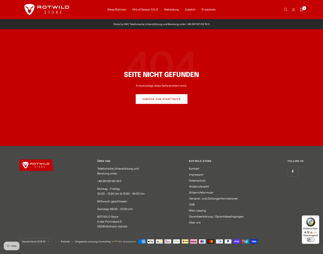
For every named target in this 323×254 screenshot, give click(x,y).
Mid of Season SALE (145, 9)
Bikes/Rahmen (116, 9)
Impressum (196, 174)
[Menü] (317, 217)
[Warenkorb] (302, 9)
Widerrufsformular (201, 192)
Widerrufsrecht (199, 186)
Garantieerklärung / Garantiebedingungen (216, 216)
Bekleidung (171, 9)
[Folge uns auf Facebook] (293, 171)
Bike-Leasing (197, 210)
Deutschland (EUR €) (34, 241)
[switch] (310, 240)
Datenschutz (197, 180)
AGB (192, 204)
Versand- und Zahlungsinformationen (213, 198)
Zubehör (190, 9)
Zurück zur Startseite (161, 99)
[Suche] (285, 9)
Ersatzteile (209, 9)
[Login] (293, 9)
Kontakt (194, 168)
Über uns (195, 222)
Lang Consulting (101, 241)
